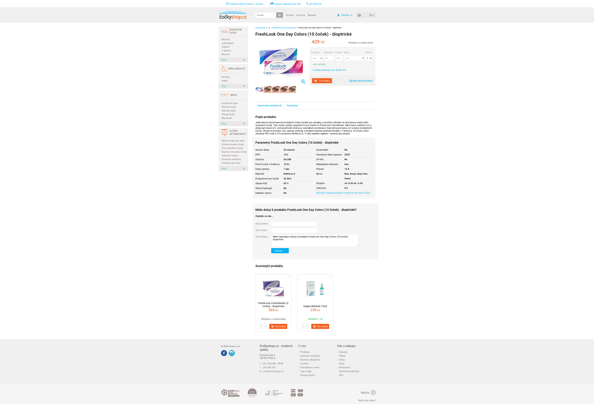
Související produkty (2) (270, 105)
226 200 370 (269, 367)
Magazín (312, 15)
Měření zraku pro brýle (233, 140)
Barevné (226, 54)
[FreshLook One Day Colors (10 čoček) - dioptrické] (281, 63)
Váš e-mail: (261, 230)
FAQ (341, 375)
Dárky (342, 359)
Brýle (233, 95)
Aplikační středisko (310, 355)
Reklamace (344, 367)
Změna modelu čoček (233, 144)
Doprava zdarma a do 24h (287, 4)
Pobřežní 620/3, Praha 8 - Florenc (246, 4)
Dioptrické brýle (230, 103)
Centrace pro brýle (231, 163)
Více (224, 60)
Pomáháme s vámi (309, 367)
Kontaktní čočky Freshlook (283, 27)
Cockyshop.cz (261, 27)
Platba (342, 355)
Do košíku (324, 80)
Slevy (341, 363)
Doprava (301, 15)
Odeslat (279, 250)
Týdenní (226, 47)
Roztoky (226, 77)
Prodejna (304, 352)
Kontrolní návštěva (231, 159)
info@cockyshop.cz (273, 371)
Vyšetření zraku (230, 155)
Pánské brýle (228, 114)
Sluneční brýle (229, 107)
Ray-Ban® (227, 118)
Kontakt (290, 15)
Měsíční (226, 39)
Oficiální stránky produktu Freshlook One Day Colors (343, 192)
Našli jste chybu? (367, 400)
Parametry (292, 105)
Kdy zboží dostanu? (362, 80)
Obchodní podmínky (349, 371)
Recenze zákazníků (310, 359)
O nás (302, 346)
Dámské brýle (229, 110)
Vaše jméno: (261, 223)
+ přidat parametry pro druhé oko (329, 70)
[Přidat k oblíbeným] (257, 40)
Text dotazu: (261, 236)
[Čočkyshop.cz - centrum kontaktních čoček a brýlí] (233, 15)
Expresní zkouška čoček (234, 151)
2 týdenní (226, 50)
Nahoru (365, 392)
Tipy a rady (305, 371)
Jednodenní (228, 43)
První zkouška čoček (232, 148)
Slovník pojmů (307, 375)
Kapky (225, 80)
